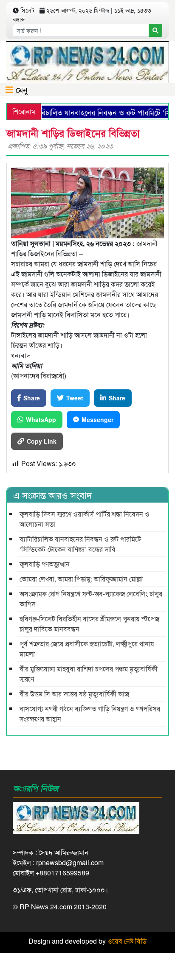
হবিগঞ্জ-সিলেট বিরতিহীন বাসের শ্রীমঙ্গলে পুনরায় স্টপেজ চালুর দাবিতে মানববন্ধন (89, 624)
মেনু (20, 89)
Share (31, 398)
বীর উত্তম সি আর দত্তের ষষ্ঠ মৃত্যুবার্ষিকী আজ (74, 694)
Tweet (74, 398)
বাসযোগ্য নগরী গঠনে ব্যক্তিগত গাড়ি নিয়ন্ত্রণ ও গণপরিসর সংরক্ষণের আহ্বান (90, 714)
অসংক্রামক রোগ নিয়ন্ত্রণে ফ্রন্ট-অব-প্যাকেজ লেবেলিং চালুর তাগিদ (91, 599)
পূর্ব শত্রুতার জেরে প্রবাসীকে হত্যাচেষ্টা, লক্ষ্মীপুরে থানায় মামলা (87, 649)
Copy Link (41, 441)
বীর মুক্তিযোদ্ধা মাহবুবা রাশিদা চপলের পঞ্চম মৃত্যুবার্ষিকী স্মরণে (89, 674)
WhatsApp (41, 419)
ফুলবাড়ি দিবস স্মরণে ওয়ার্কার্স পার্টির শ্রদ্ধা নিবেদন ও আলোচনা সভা (85, 519)
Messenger (97, 419)
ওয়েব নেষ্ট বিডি (127, 941)
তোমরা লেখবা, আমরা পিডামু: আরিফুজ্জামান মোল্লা (81, 579)
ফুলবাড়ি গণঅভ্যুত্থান (45, 564)
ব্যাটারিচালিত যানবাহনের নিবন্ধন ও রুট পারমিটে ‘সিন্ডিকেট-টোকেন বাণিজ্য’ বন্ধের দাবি (80, 544)
